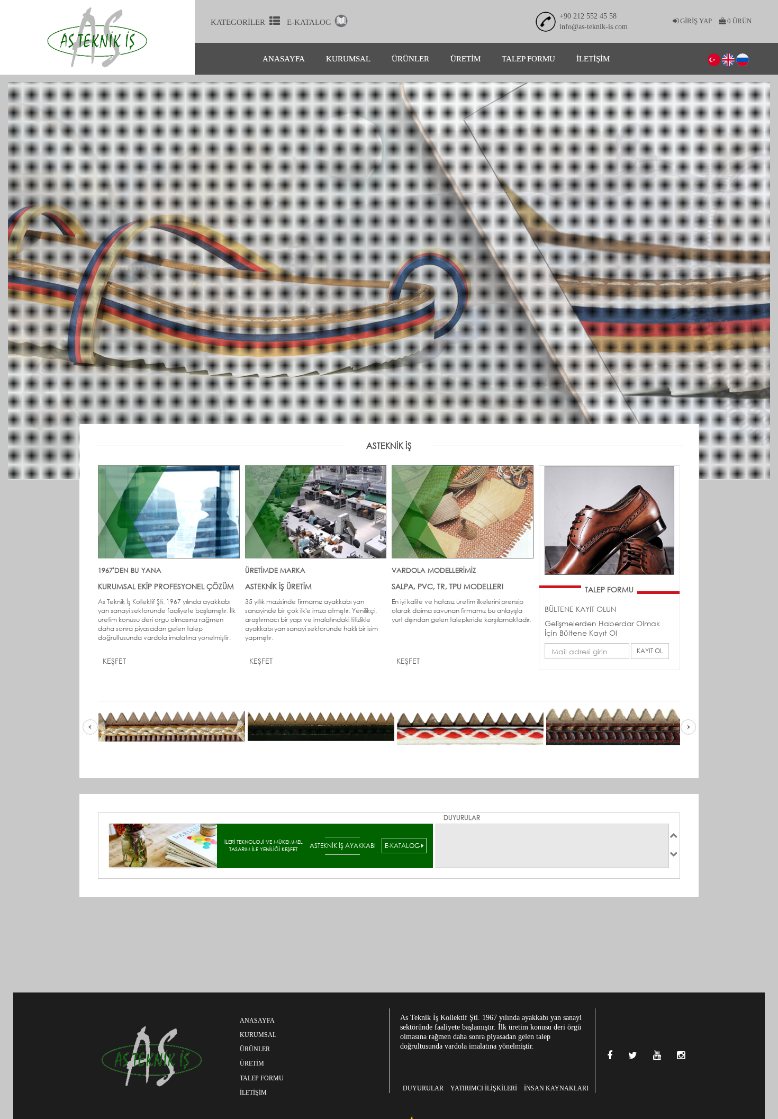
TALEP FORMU (528, 59)
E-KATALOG (310, 22)
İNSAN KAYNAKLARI (556, 1088)
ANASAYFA (284, 59)
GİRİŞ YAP (695, 21)
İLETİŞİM (593, 59)
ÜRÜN (739, 21)
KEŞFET (114, 661)
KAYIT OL (650, 650)
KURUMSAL (348, 59)
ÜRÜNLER (410, 59)
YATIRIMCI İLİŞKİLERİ (483, 1088)
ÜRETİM (465, 59)
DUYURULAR (423, 1088)
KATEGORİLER (240, 22)
